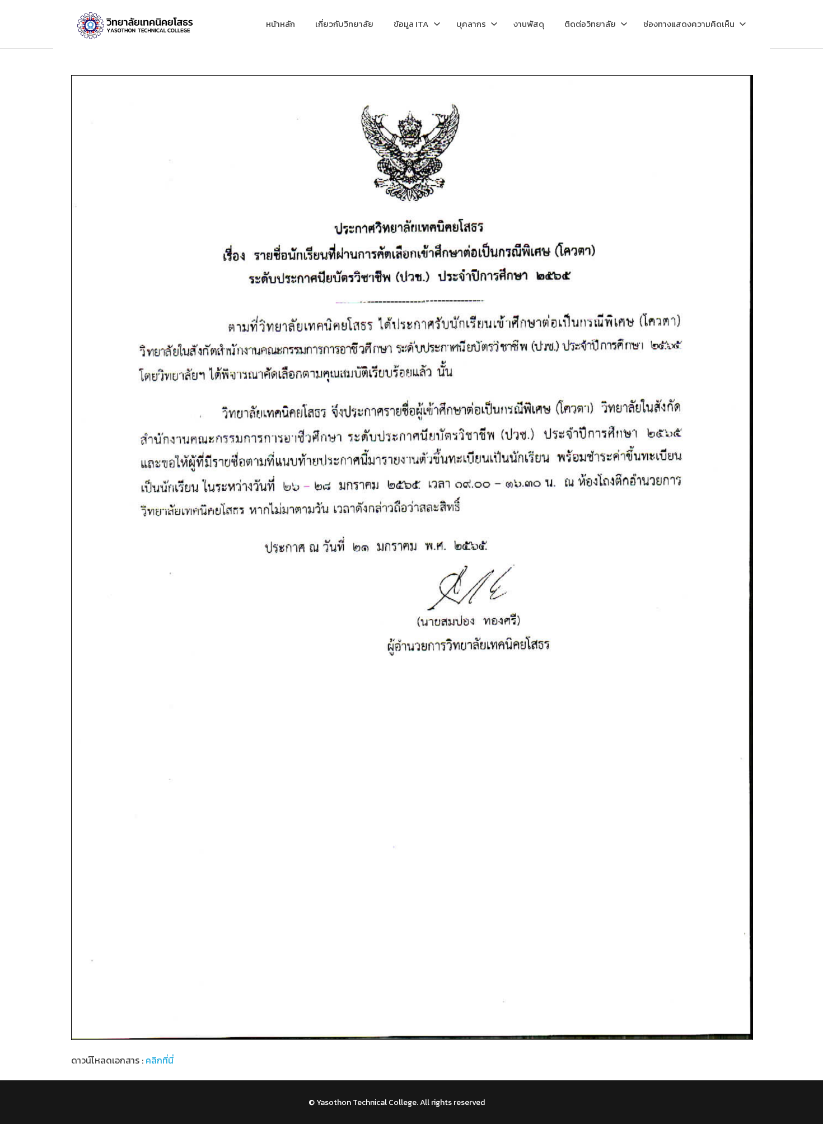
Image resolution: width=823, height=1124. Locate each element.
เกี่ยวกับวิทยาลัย (344, 23)
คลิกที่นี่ (160, 1060)
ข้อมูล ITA (411, 23)
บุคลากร (471, 23)
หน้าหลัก (280, 23)
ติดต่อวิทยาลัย (590, 23)
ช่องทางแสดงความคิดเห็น (689, 23)
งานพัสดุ (528, 23)
